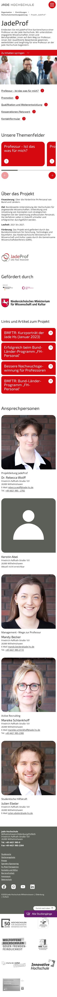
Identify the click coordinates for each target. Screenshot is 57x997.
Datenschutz (6, 879)
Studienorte (6, 854)
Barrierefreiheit (7, 873)
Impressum (6, 876)
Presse (4, 860)
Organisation (6, 12)
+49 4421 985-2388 (14, 733)
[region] (28, 155)
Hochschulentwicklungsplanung (14, 15)
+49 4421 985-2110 (14, 649)
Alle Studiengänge (42, 913)
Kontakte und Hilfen (9, 870)
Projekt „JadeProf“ (38, 15)
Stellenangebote (8, 857)
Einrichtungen (21, 12)
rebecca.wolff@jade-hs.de (20, 487)
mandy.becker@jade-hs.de (21, 646)
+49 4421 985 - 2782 (15, 490)
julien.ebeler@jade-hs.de (20, 813)
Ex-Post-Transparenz (10, 867)
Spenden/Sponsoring (10, 863)
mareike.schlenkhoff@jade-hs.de (24, 730)
